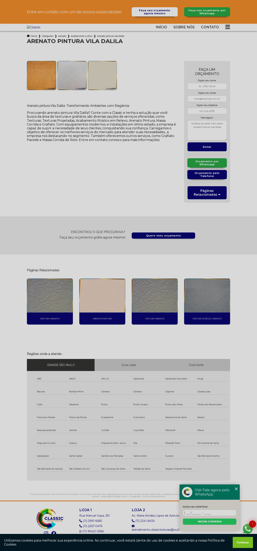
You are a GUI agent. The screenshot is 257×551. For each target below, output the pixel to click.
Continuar (243, 542)
